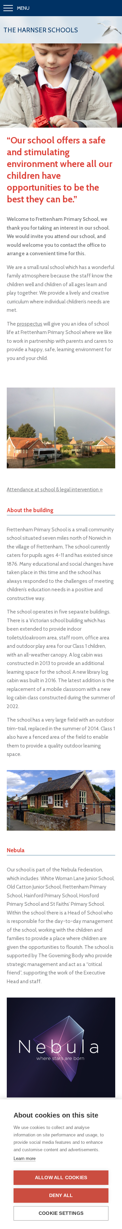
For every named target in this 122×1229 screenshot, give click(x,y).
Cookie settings (61, 1213)
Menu (23, 8)
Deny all (61, 1195)
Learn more (25, 1158)
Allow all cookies (61, 1177)
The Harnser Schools (40, 30)
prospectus (29, 324)
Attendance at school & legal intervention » (55, 490)
